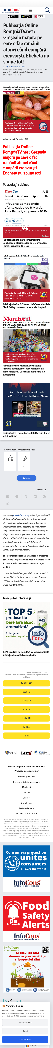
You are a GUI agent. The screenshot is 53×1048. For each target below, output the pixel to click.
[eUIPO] (42, 753)
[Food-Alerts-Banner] (26, 919)
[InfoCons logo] (11, 10)
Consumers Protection (16, 672)
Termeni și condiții (26, 776)
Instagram (26, 700)
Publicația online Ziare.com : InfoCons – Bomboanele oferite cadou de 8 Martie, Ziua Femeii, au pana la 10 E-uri (25, 242)
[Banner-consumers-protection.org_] (26, 868)
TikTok (26, 735)
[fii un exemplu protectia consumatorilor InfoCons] (26, 969)
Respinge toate (25, 1022)
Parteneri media (26, 808)
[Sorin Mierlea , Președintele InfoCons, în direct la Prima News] (26, 407)
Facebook (26, 692)
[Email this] (7, 497)
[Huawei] (40, 16)
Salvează (27, 478)
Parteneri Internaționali (26, 813)
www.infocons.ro (20, 515)
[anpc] (11, 753)
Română (33, 1045)
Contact (26, 797)
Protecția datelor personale (26, 782)
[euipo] (26, 753)
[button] (30, 10)
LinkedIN (26, 718)
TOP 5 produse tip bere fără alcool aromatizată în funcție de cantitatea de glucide (26, 653)
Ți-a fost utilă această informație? (19, 449)
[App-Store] (13, 16)
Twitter (26, 727)
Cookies (26, 792)
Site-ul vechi (26, 803)
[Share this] (16, 497)
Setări (25, 1031)
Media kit (26, 787)
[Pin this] (44, 497)
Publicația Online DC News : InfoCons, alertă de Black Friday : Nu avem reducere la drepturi (26, 306)
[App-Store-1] (26, 16)
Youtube (26, 709)
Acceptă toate (25, 1039)
